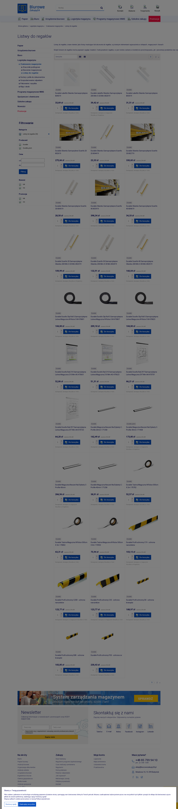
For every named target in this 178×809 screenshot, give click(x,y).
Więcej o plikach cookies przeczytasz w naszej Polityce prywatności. (27, 799)
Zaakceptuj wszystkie (27, 804)
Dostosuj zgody (11, 804)
